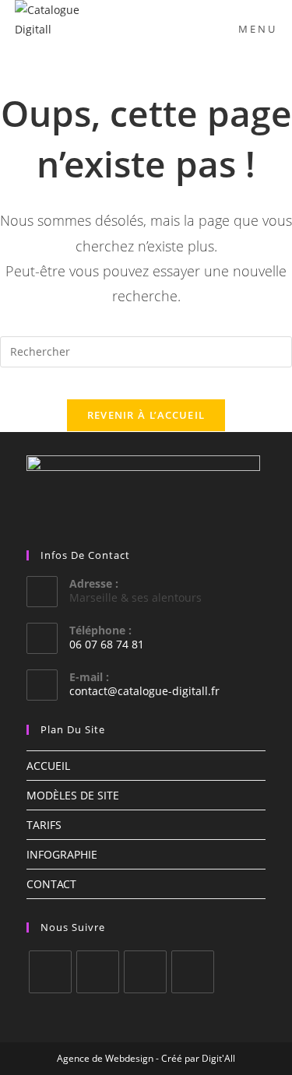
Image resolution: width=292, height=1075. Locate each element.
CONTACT (51, 884)
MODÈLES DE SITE (72, 795)
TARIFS (44, 824)
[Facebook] (50, 971)
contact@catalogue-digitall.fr (144, 690)
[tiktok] (192, 971)
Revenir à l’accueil (146, 415)
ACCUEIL (48, 765)
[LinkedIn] (145, 971)
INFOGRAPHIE (61, 854)
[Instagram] (97, 971)
